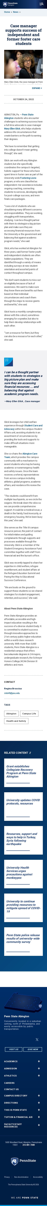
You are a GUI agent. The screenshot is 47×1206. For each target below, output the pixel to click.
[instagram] (10, 1039)
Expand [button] (36, 88)
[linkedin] (24, 1039)
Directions (11, 1103)
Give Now (33, 1049)
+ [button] (39, 1061)
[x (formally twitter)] (37, 1039)
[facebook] (17, 1039)
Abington (11, 713)
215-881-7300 (29, 1145)
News (15, 12)
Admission (10, 1068)
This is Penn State (15, 1110)
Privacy (7, 1177)
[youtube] (31, 1039)
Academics (11, 1061)
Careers (9, 1083)
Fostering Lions (28, 178)
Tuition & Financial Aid (18, 1117)
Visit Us (13, 1049)
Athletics (10, 1075)
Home (7, 12)
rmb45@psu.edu (12, 693)
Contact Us (11, 1089)
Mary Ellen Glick (12, 128)
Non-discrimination (21, 1177)
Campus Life (29, 713)
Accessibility (38, 1177)
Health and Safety (16, 721)
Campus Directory (15, 1095)
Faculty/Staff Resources (13, 1125)
